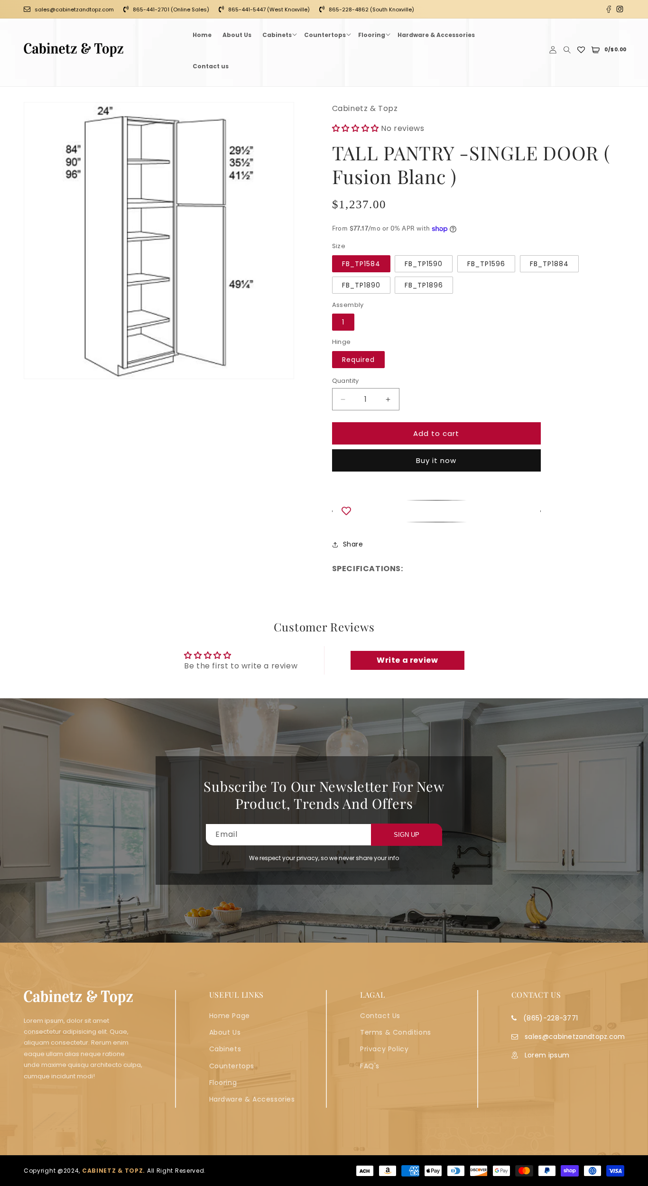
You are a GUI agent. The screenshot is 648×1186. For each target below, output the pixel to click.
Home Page (229, 1015)
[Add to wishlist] (436, 511)
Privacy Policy (384, 1049)
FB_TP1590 (424, 264)
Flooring (223, 1082)
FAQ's (370, 1065)
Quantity (345, 380)
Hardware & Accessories (252, 1099)
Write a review (407, 660)
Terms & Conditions (395, 1032)
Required (358, 359)
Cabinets (225, 1049)
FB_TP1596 (486, 264)
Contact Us (380, 1015)
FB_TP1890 (361, 285)
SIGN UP (406, 834)
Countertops (232, 1065)
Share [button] (353, 544)
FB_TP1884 (549, 264)
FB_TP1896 (424, 285)
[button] (278, 34)
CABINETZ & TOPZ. (113, 1171)
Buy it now (436, 460)
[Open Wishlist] (581, 50)
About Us (225, 1032)
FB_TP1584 (361, 264)
